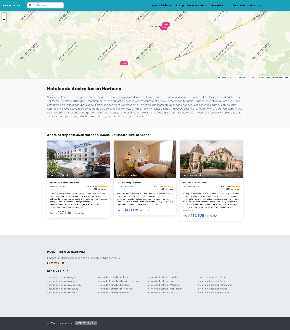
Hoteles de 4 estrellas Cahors (112, 277)
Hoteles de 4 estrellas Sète (211, 281)
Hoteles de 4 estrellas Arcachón (64, 284)
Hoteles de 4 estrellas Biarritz (62, 292)
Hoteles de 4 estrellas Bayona (62, 288)
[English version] (52, 264)
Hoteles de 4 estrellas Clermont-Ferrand (118, 281)
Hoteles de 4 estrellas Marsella (163, 284)
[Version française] (48, 264)
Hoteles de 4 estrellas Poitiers (212, 277)
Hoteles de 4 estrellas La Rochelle (114, 288)
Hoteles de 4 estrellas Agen (61, 277)
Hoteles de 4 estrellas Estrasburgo (214, 284)
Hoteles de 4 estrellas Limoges (113, 292)
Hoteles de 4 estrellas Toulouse (213, 292)
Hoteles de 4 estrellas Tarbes (212, 288)
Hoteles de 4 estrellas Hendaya (113, 284)
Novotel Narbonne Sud (64, 182)
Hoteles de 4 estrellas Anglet (62, 281)
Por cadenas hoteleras (246, 5)
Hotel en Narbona (12, 5)
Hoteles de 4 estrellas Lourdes (162, 277)
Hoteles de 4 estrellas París (161, 292)
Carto (240, 77)
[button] (124, 64)
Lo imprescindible (158, 5)
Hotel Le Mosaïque (194, 182)
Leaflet (223, 77)
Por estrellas (218, 5)
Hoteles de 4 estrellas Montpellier (164, 288)
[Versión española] (55, 264)
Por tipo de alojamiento (190, 5)
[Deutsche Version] (63, 264)
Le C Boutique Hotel (128, 182)
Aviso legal (85, 323)
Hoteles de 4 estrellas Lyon (161, 281)
